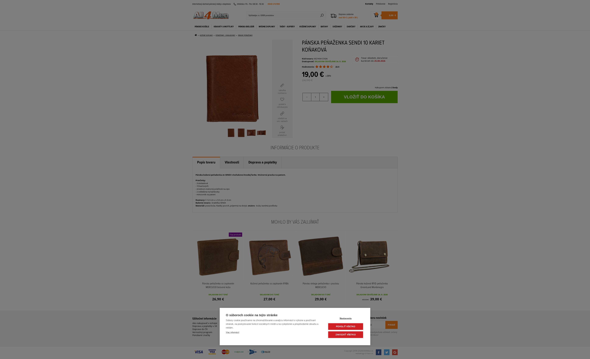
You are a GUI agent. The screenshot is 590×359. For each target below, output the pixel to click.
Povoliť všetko (345, 326)
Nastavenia (346, 318)
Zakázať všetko (346, 335)
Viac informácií (232, 332)
